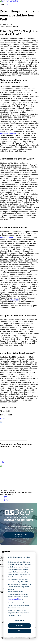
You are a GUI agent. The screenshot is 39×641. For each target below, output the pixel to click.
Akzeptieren (19, 625)
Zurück (2, 418)
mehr (2, 462)
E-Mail (6, 500)
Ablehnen (19, 631)
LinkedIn (7, 496)
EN (8, 4)
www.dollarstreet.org (8, 133)
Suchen (36, 320)
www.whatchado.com (8, 237)
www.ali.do (14, 300)
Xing (6, 498)
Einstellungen (19, 620)
